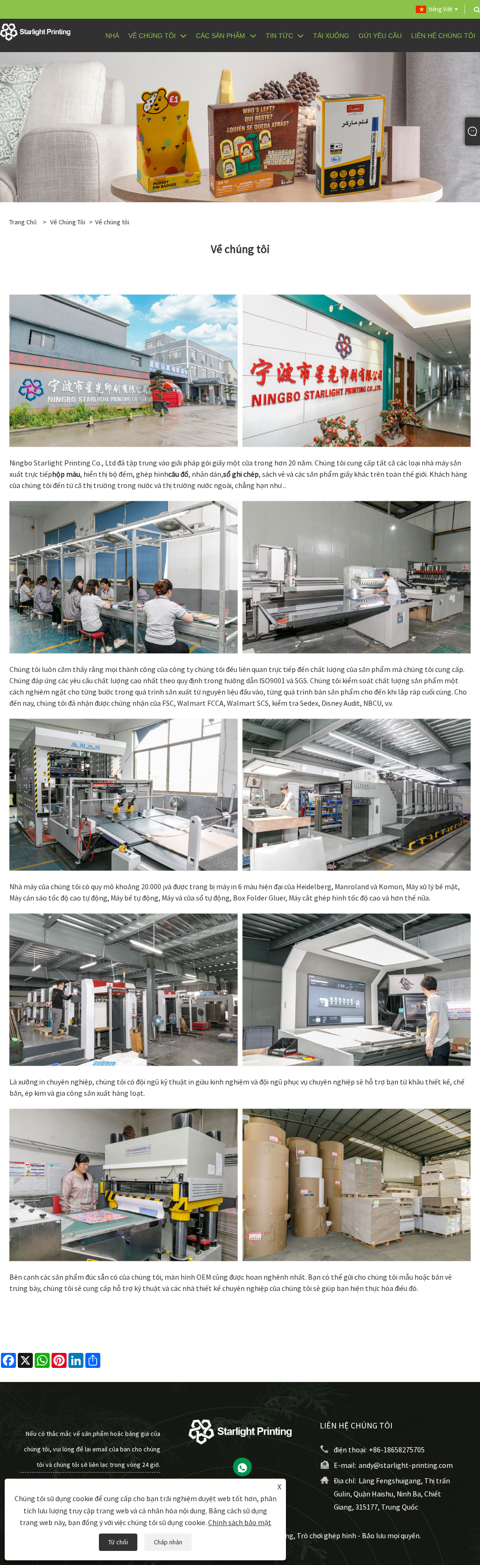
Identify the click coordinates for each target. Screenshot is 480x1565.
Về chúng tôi (67, 222)
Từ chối (118, 1542)
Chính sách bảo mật (239, 1522)
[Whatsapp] (242, 1467)
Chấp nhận (168, 1542)
